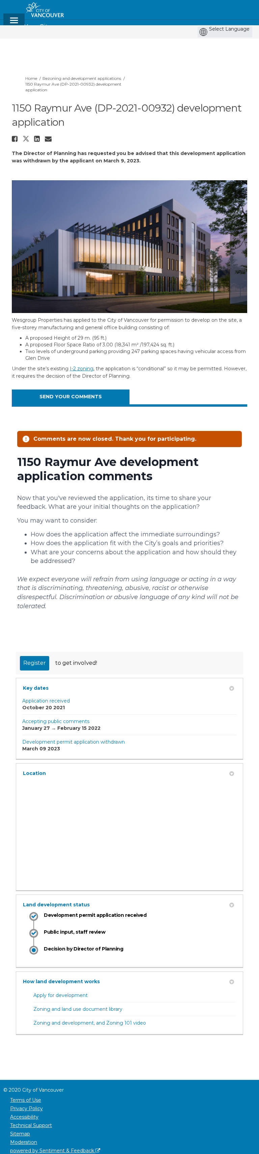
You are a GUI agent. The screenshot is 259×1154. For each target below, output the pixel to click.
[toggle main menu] (14, 23)
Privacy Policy (26, 1108)
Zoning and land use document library (77, 1009)
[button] (15, 138)
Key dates (36, 688)
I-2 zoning (81, 369)
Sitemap (20, 1134)
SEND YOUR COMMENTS (70, 397)
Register (34, 663)
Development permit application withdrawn (73, 742)
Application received (46, 701)
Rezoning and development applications (81, 78)
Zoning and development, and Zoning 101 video (89, 1023)
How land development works (61, 981)
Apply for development (60, 995)
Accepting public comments (55, 721)
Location (34, 773)
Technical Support (31, 1125)
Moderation (23, 1142)
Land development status (56, 905)
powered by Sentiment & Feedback (52, 1151)
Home (31, 78)
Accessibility (24, 1117)
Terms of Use (25, 1100)
